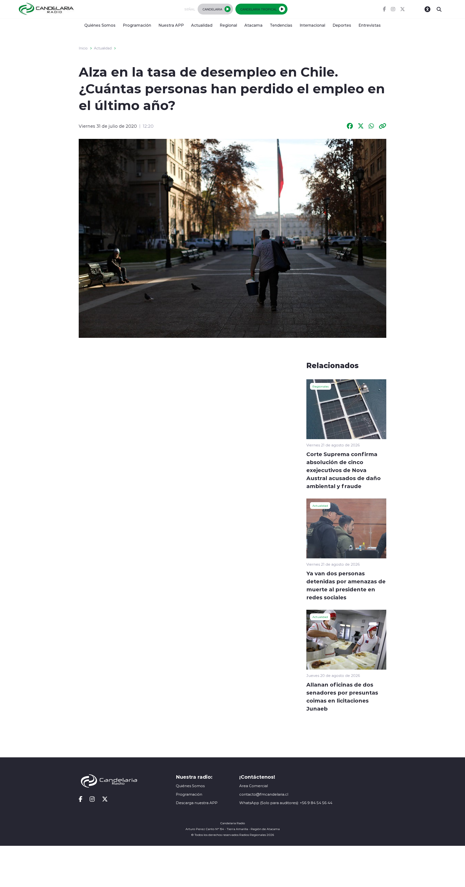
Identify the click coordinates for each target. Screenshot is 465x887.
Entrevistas (369, 25)
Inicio (83, 48)
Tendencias (281, 25)
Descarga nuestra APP (196, 803)
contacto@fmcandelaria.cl (263, 794)
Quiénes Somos (100, 25)
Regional (228, 25)
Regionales (320, 386)
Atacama (253, 25)
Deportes (342, 25)
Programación (137, 25)
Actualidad (201, 25)
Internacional (312, 25)
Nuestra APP (171, 25)
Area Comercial (253, 786)
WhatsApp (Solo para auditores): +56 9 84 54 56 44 (285, 803)
